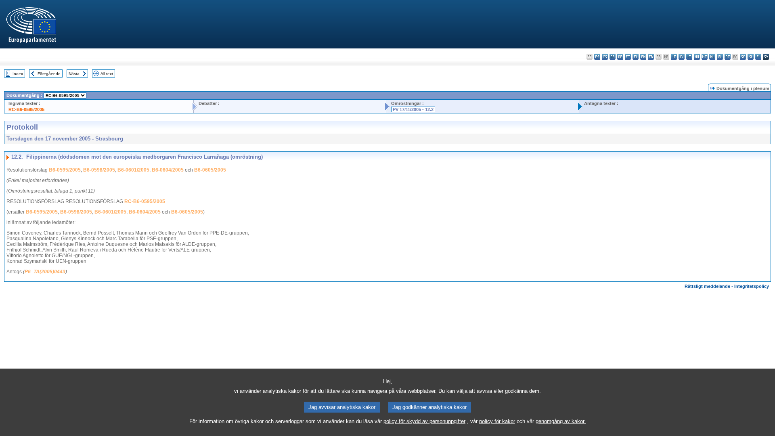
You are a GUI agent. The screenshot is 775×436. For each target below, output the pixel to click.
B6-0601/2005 (133, 170)
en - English (643, 57)
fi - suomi (758, 57)
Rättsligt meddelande (707, 286)
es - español (597, 57)
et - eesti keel (628, 57)
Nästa (74, 73)
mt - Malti (705, 57)
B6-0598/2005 (99, 170)
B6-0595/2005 (65, 170)
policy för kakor (497, 421)
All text (107, 73)
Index (18, 73)
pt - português (728, 57)
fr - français (651, 57)
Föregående (49, 73)
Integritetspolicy (751, 286)
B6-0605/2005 (210, 170)
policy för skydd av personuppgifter (424, 421)
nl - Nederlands (712, 57)
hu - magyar (697, 57)
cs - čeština (605, 57)
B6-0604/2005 (168, 170)
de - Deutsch (620, 57)
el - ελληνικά (636, 57)
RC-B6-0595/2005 (26, 109)
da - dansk (613, 57)
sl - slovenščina (751, 57)
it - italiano (674, 57)
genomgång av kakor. (561, 421)
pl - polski (720, 57)
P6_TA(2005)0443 (45, 272)
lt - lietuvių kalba (689, 57)
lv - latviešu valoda (682, 57)
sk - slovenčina (743, 57)
